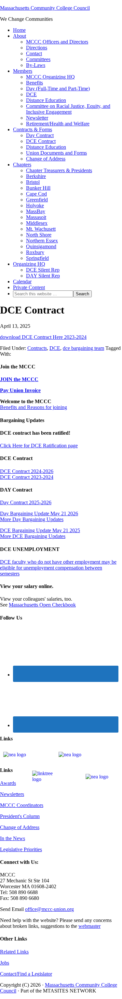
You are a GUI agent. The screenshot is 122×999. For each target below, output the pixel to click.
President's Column (20, 816)
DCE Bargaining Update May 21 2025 (40, 530)
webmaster (89, 926)
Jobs (4, 963)
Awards (8, 783)
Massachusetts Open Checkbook (42, 605)
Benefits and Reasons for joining (33, 407)
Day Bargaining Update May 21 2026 (39, 513)
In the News (12, 838)
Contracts (37, 348)
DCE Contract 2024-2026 (26, 471)
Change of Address (19, 827)
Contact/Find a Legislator (26, 974)
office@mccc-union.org (49, 909)
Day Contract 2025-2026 (25, 502)
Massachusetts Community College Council (45, 8)
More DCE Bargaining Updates (32, 536)
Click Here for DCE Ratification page (39, 445)
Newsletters (12, 794)
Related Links (14, 951)
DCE (54, 348)
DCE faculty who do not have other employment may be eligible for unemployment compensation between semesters (58, 567)
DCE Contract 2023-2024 (26, 477)
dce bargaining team (83, 348)
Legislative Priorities (21, 849)
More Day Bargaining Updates (31, 519)
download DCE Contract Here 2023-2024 (43, 337)
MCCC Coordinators (21, 805)
